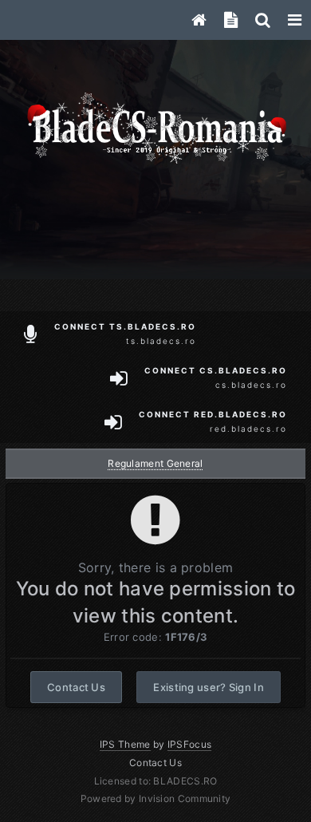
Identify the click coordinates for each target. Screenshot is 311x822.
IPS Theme (125, 744)
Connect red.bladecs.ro (213, 421)
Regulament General (155, 463)
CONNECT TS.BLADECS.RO (125, 334)
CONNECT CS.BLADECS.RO (215, 377)
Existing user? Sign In (208, 687)
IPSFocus (189, 744)
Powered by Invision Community (156, 798)
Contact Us (76, 687)
